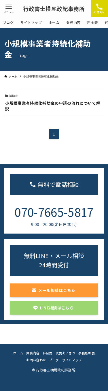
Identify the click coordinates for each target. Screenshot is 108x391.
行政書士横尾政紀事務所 (54, 9)
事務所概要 (86, 353)
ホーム (18, 353)
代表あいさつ (65, 353)
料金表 (47, 353)
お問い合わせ (36, 360)
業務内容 (32, 353)
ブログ (54, 360)
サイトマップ (72, 360)
